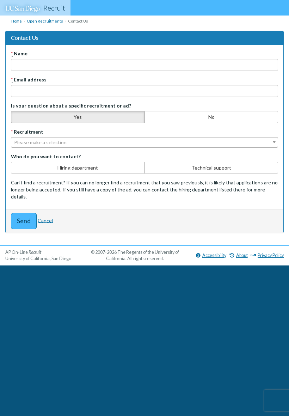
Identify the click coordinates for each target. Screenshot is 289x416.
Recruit (54, 8)
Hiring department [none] (77, 168)
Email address (29, 79)
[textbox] (144, 142)
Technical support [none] (211, 168)
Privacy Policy (271, 255)
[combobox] (144, 142)
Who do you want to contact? (46, 156)
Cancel (45, 220)
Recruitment (27, 132)
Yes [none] (78, 117)
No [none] (211, 117)
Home (16, 21)
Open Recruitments (45, 21)
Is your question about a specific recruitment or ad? (71, 106)
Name (19, 53)
